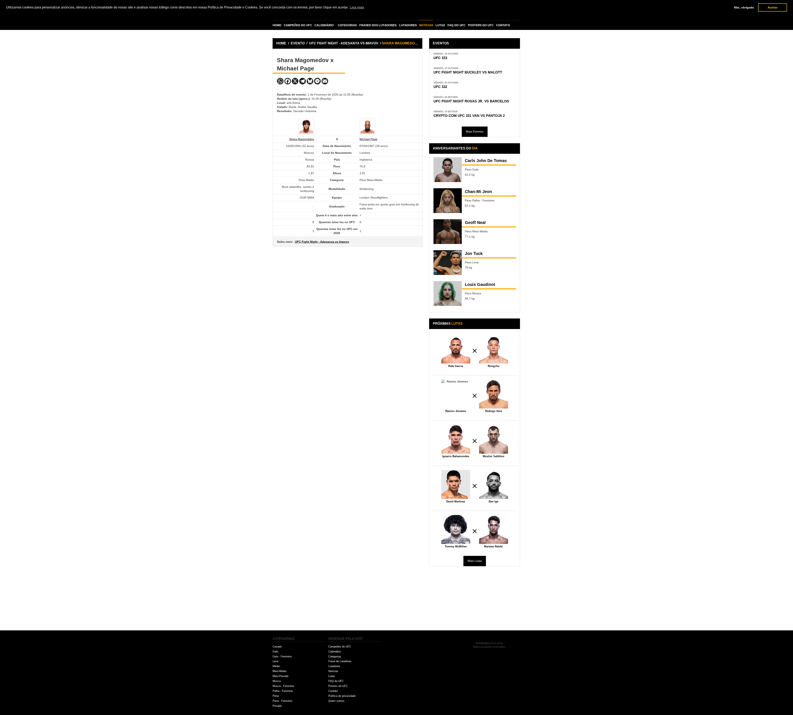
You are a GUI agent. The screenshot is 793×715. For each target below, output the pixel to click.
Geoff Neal (475, 222)
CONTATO (503, 25)
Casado (277, 646)
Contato (333, 691)
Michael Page (368, 139)
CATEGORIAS (347, 25)
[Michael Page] (367, 127)
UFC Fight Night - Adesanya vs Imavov (322, 241)
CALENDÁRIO (324, 25)
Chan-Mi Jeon (478, 191)
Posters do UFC (338, 686)
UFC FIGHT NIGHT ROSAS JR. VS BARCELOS (471, 101)
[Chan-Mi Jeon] (447, 200)
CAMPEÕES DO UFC (298, 25)
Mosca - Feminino (283, 686)
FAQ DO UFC (456, 25)
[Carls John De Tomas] (447, 169)
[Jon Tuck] (447, 262)
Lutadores (334, 666)
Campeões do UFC (339, 646)
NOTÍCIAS (426, 25)
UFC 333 (440, 58)
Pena (276, 695)
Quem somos (336, 700)
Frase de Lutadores (339, 661)
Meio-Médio (279, 671)
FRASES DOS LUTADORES (377, 25)
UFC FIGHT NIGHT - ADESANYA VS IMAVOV (344, 43)
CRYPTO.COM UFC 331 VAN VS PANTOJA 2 (469, 116)
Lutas (331, 676)
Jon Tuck (474, 253)
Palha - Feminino (283, 691)
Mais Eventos (474, 131)
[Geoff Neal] (447, 231)
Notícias (333, 671)
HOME (277, 25)
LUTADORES (408, 25)
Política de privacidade (342, 695)
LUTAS (440, 25)
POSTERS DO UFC (481, 25)
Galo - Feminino (282, 656)
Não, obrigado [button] (744, 7)
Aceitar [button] (773, 7)
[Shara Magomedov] (306, 127)
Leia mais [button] (357, 7)
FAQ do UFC (336, 681)
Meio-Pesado (280, 676)
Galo (275, 651)
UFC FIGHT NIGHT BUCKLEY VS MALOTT (467, 72)
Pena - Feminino (282, 700)
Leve (275, 661)
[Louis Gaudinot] (447, 293)
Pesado (277, 705)
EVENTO (298, 43)
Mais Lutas (475, 560)
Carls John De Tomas (486, 160)
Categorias (334, 656)
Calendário (334, 651)
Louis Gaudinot (480, 284)
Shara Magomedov (301, 139)
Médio (276, 666)
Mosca (277, 681)
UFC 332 (440, 87)
